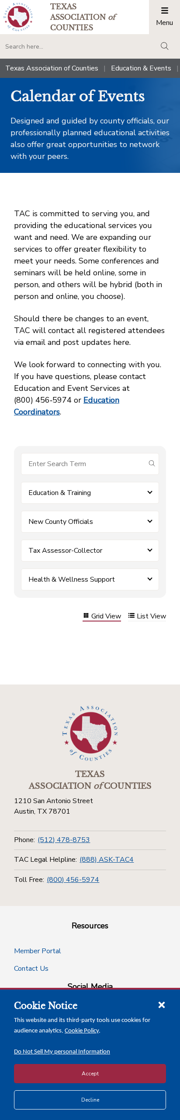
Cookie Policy (82, 1031)
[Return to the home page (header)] (18, 17)
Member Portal (37, 951)
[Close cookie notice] (161, 1004)
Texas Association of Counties (51, 68)
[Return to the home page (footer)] (90, 734)
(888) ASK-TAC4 (107, 859)
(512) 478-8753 (64, 840)
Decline (90, 1099)
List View (151, 616)
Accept (90, 1073)
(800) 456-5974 (73, 880)
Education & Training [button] (59, 493)
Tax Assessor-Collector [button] (65, 550)
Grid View (106, 616)
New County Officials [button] (60, 522)
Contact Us (31, 968)
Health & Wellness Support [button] (71, 579)
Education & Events (141, 68)
